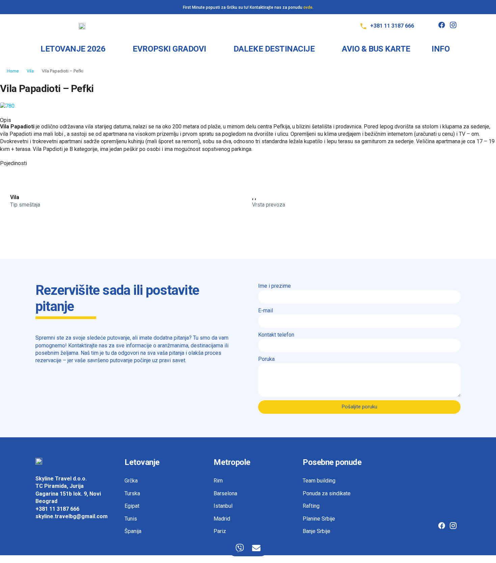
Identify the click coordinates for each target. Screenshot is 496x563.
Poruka (266, 359)
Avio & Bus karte (376, 49)
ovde (307, 7)
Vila (30, 70)
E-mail (265, 310)
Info (440, 49)
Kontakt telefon (276, 335)
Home (13, 70)
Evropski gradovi (169, 49)
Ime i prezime (274, 286)
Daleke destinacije (273, 49)
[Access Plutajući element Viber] (239, 548)
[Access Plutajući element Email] (256, 548)
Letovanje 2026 (72, 49)
